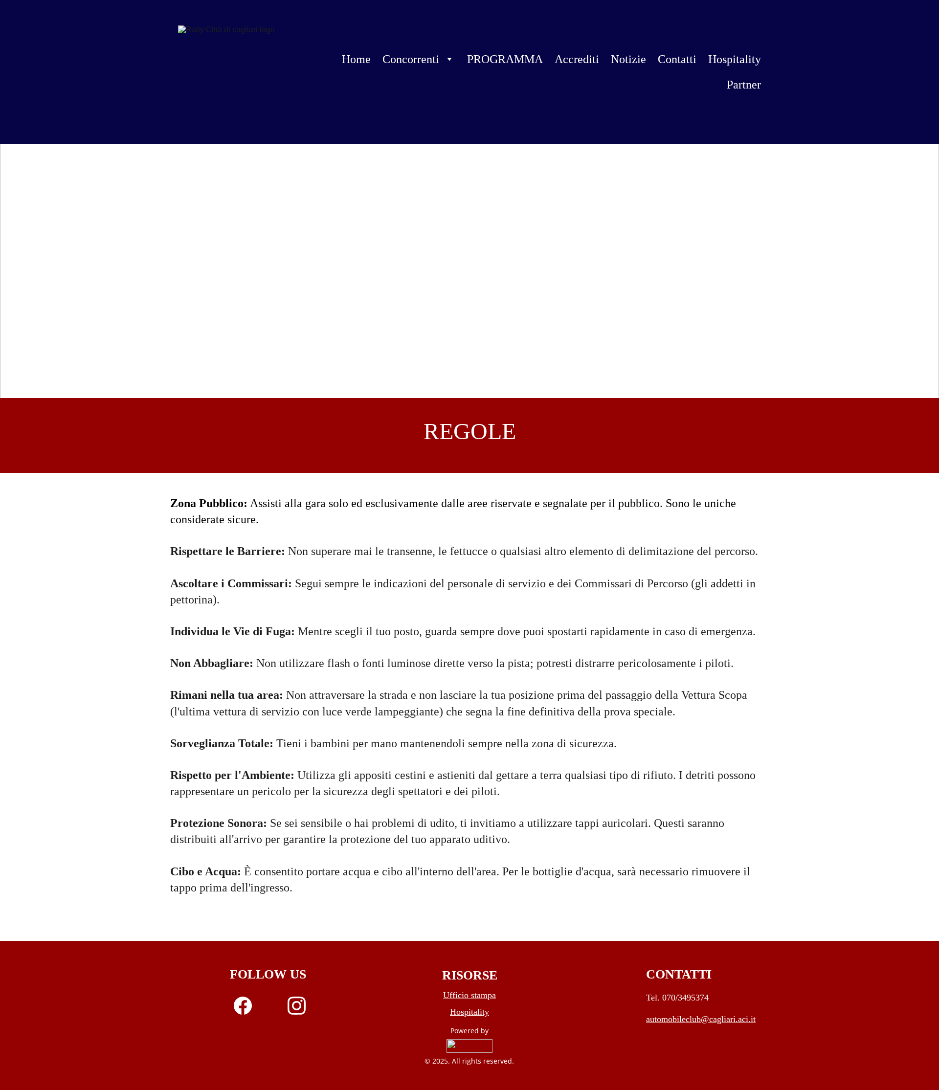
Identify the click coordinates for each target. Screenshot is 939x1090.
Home (356, 59)
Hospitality (734, 59)
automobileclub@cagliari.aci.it (701, 1019)
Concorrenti (410, 59)
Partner (744, 84)
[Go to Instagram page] (297, 1006)
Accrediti (577, 59)
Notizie (628, 59)
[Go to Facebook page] (248, 1006)
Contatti (677, 59)
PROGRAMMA (505, 59)
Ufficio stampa (469, 995)
